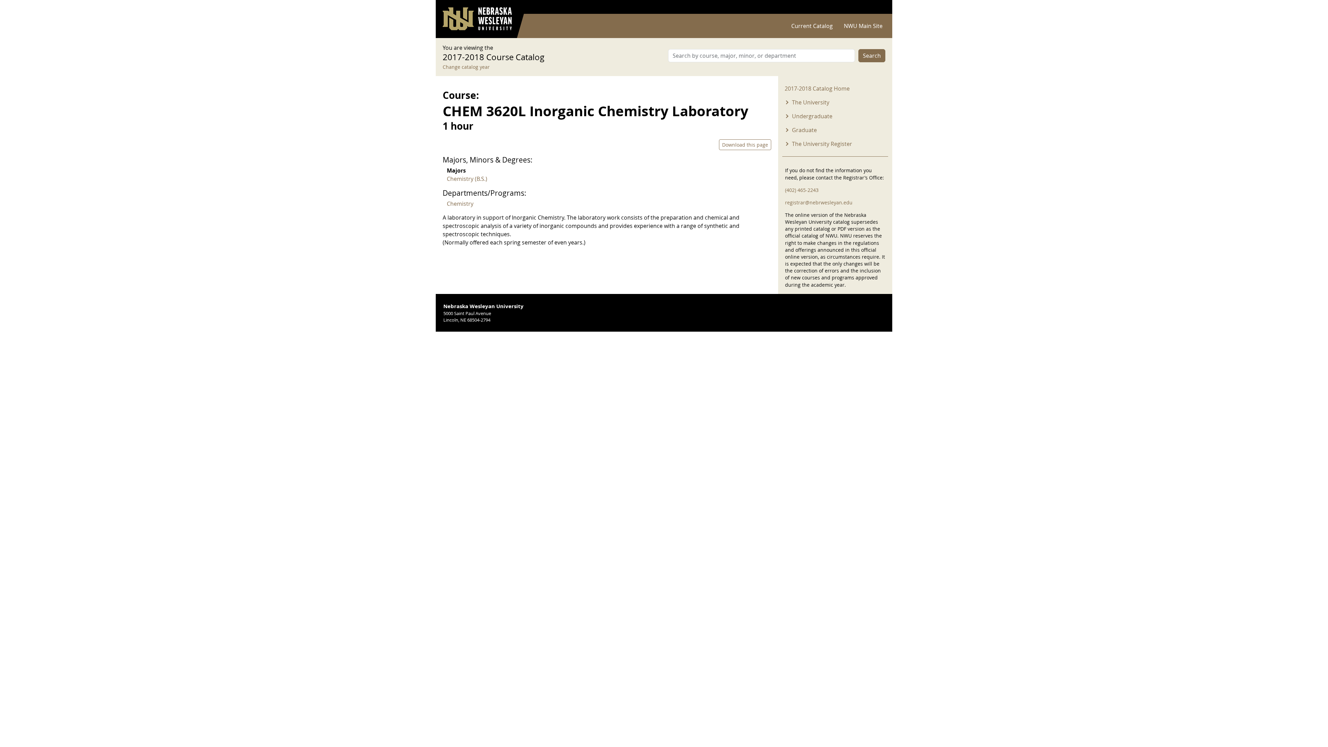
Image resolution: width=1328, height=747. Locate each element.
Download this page (745, 144)
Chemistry (460, 204)
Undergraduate (812, 116)
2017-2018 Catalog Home (817, 88)
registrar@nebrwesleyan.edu (818, 202)
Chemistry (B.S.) (467, 179)
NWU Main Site (863, 26)
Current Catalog (812, 26)
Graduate (804, 130)
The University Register (822, 144)
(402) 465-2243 (802, 190)
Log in (876, 7)
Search (872, 55)
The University (810, 102)
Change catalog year (466, 67)
